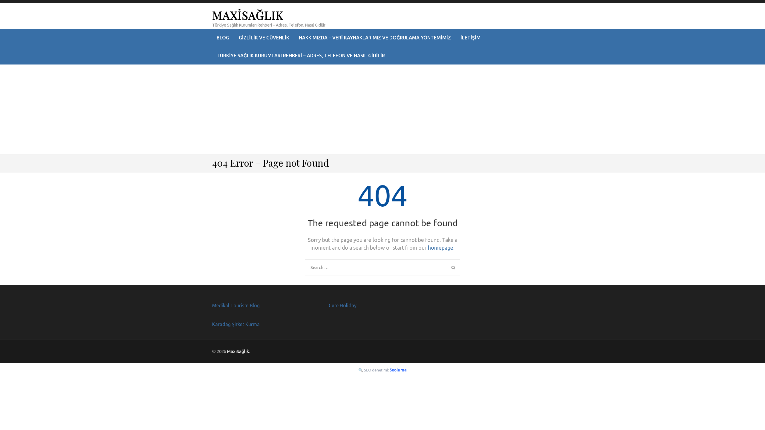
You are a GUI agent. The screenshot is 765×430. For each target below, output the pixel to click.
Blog (223, 37)
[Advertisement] (382, 109)
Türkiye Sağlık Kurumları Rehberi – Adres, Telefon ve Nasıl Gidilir (301, 55)
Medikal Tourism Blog (236, 305)
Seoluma (398, 370)
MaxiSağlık (247, 15)
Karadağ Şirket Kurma (236, 324)
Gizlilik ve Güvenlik (264, 37)
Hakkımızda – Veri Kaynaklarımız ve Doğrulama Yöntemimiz (375, 37)
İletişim (470, 37)
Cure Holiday (343, 305)
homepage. (441, 248)
